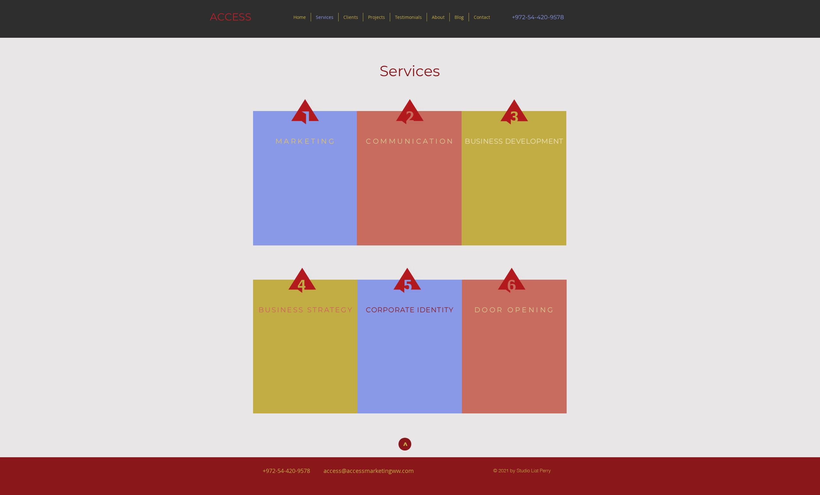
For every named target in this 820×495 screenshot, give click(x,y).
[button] (408, 17)
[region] (305, 178)
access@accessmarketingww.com (369, 471)
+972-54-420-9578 (286, 471)
